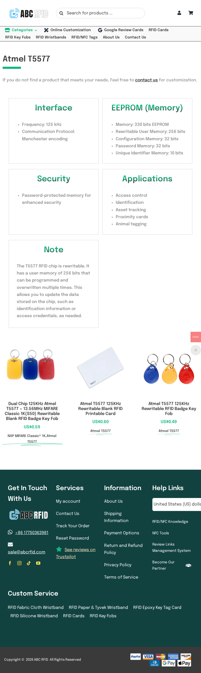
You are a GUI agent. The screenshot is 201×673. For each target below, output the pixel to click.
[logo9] (28, 510)
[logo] (28, 9)
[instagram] (19, 563)
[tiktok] (29, 563)
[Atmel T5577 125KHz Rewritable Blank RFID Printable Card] (100, 342)
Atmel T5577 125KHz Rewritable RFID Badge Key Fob (169, 409)
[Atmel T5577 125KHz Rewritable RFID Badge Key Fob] (168, 342)
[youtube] (38, 563)
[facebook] (10, 563)
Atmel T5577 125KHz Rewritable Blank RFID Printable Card (100, 409)
